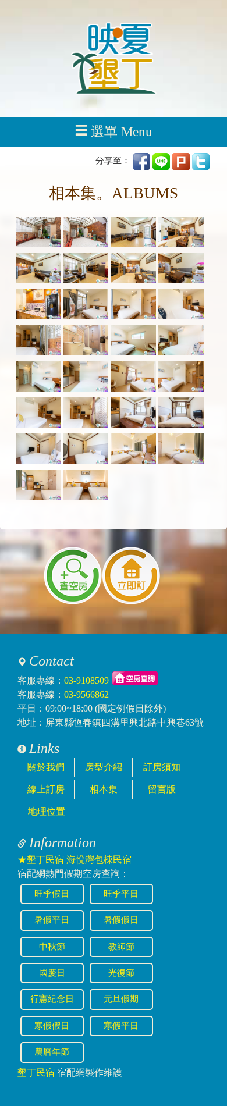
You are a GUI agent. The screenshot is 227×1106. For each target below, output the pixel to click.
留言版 (162, 789)
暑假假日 (121, 919)
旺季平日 (121, 893)
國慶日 (52, 972)
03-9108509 (86, 680)
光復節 (121, 972)
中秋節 (52, 946)
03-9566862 (86, 694)
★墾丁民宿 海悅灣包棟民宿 (74, 860)
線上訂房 (46, 789)
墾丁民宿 (36, 1072)
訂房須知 (161, 767)
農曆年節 (51, 1052)
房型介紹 (103, 767)
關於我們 (46, 767)
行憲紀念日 (52, 999)
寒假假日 (51, 1025)
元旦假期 (121, 999)
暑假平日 (51, 919)
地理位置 (46, 811)
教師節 (121, 946)
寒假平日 (121, 1025)
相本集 (104, 789)
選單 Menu (121, 132)
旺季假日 (51, 893)
